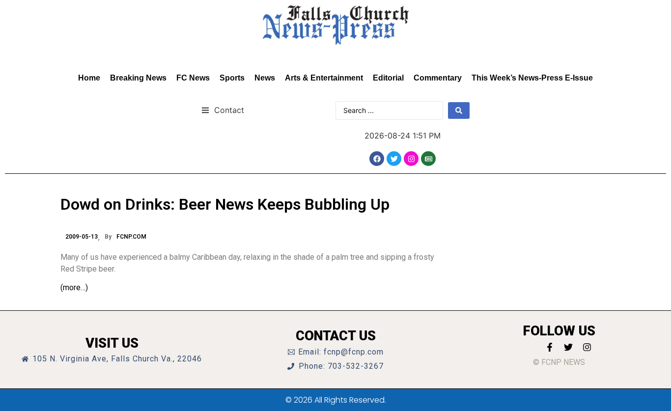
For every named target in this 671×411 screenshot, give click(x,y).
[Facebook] (376, 158)
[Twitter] (394, 158)
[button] (222, 109)
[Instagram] (411, 158)
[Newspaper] (428, 158)
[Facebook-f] (549, 347)
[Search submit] (459, 110)
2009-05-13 (81, 236)
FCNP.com (131, 236)
